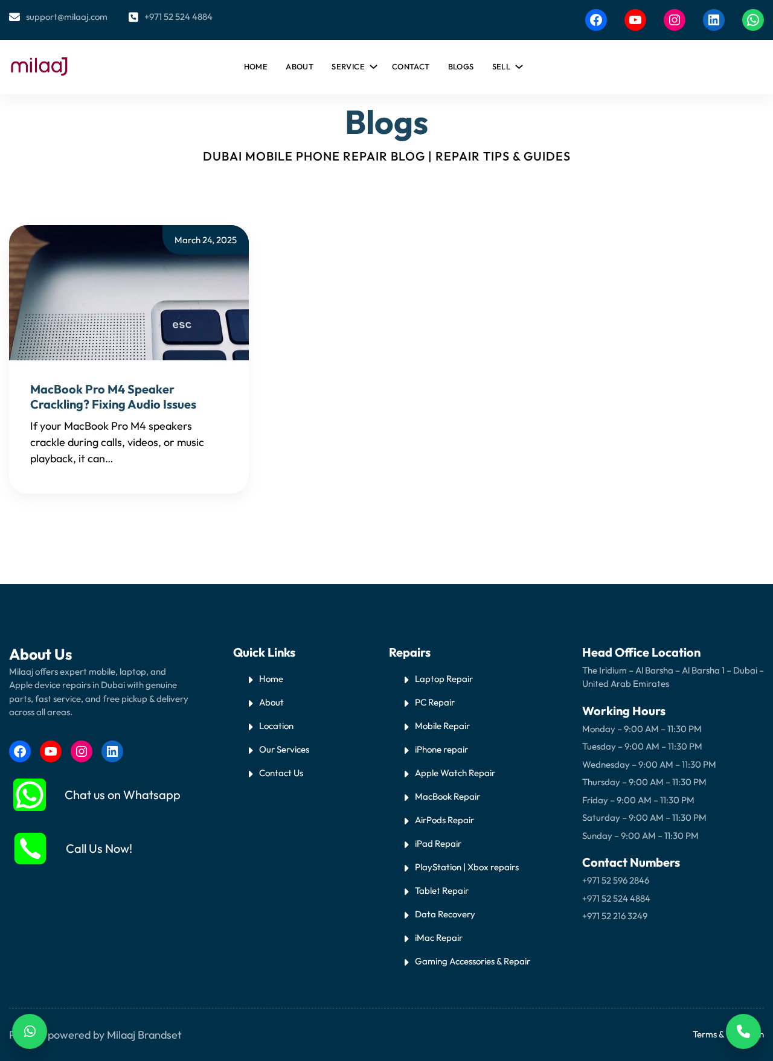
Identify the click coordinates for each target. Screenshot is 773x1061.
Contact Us (281, 773)
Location (276, 725)
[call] (30, 848)
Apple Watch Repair (455, 773)
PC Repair (435, 702)
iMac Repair (439, 937)
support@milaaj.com (66, 16)
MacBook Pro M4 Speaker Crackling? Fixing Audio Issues (113, 396)
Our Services (284, 749)
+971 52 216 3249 (614, 916)
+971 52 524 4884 (178, 16)
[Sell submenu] (517, 64)
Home (256, 66)
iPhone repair (441, 749)
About (271, 702)
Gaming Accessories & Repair (472, 961)
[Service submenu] (371, 64)
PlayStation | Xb (447, 867)
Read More (142, 458)
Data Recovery (445, 914)
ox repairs (499, 867)
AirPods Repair (444, 820)
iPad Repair (438, 843)
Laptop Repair (444, 678)
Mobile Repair (442, 725)
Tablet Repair (442, 890)
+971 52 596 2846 (615, 880)
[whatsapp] (29, 794)
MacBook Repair (447, 796)
